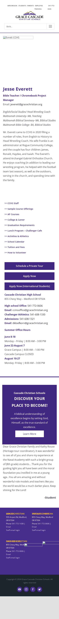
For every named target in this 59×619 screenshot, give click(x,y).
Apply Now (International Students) (29, 286)
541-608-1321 (27, 319)
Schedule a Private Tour (29, 266)
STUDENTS (22, 6)
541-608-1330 (37, 314)
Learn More (29, 434)
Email (8, 527)
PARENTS (30, 6)
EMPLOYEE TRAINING (38, 7)
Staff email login (13, 530)
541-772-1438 (18, 523)
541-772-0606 (51, 7)
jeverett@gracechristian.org (26, 104)
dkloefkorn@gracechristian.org (30, 323)
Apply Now (29, 276)
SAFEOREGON (12, 6)
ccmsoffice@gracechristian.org (30, 310)
